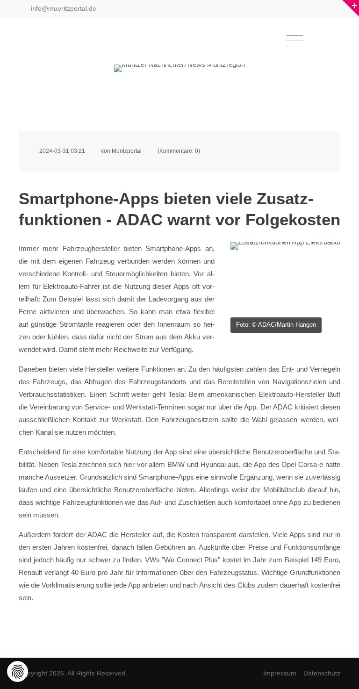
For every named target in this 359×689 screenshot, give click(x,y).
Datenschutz (321, 673)
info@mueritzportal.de (62, 8)
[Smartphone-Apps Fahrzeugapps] (285, 278)
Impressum (279, 673)
